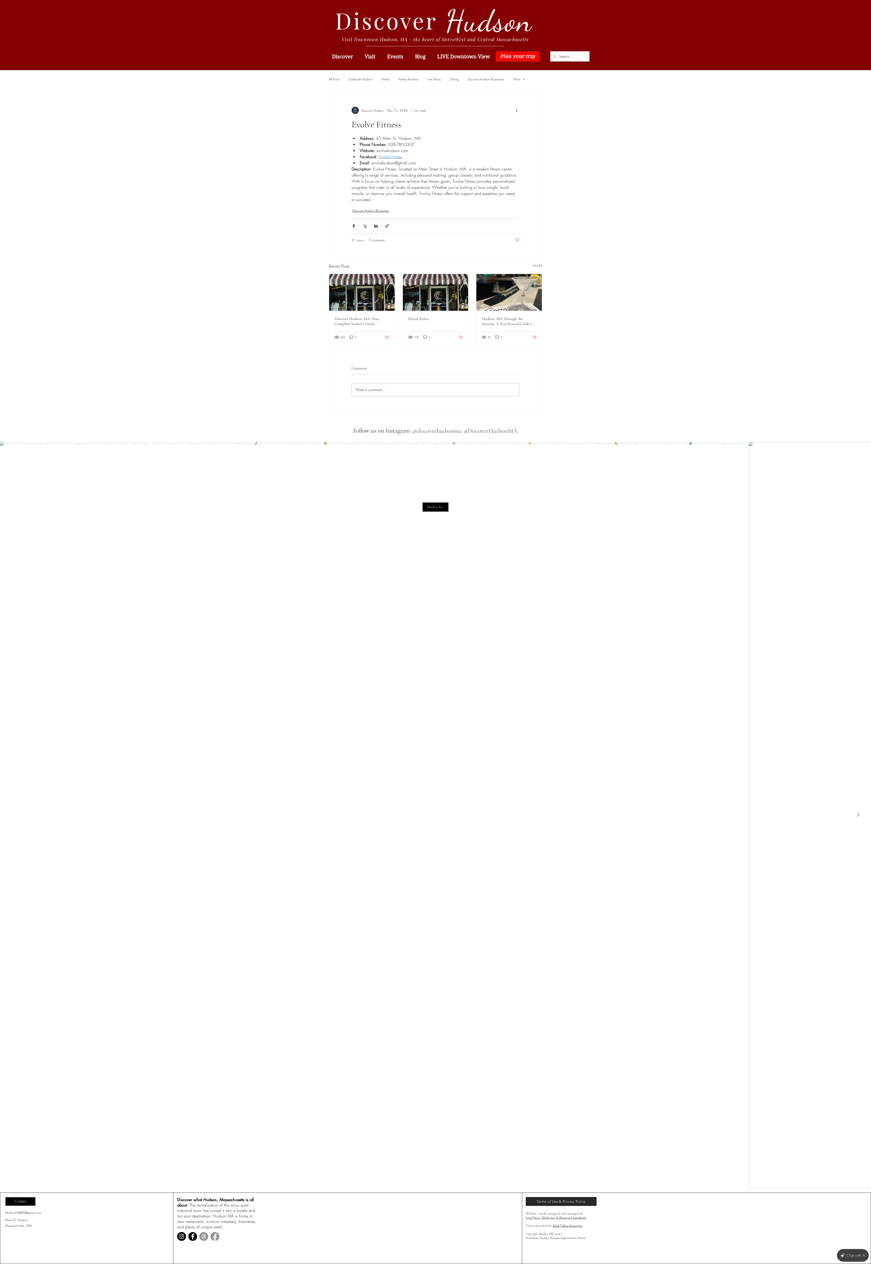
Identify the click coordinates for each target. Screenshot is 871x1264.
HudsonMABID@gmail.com (23, 1212)
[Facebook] (192, 1236)
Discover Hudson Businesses (486, 79)
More (517, 79)
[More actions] (516, 110)
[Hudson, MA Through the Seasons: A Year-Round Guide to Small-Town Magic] (509, 292)
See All (537, 265)
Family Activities (408, 79)
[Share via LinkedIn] (376, 226)
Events (385, 79)
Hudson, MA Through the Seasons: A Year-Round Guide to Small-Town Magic (508, 321)
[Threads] (203, 1236)
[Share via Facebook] (354, 226)
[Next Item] (858, 815)
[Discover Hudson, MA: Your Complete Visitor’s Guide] (362, 292)
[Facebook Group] (214, 1236)
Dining (454, 79)
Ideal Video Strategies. (568, 1226)
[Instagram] (181, 1236)
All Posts (334, 79)
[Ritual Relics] (435, 292)
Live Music (434, 79)
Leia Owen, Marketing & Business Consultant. (556, 1217)
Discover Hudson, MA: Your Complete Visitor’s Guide (357, 321)
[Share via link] (387, 226)
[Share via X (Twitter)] (365, 226)
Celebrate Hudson (360, 79)
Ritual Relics (418, 318)
